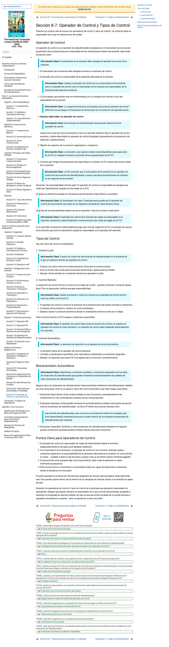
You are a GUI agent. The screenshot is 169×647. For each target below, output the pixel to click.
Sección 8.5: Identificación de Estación (18, 383)
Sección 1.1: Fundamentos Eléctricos (17, 107)
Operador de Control (144, 5)
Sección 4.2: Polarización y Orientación (17, 205)
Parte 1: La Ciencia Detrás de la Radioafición (15, 97)
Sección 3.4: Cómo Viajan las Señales (18, 178)
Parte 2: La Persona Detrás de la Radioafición (15, 227)
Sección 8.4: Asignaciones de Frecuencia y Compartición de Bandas (18, 376)
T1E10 (38, 603)
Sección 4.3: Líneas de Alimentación (15, 211)
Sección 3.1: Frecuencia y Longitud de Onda (16, 160)
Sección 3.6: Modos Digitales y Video (19, 191)
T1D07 (39, 626)
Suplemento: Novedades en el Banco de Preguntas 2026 (16, 412)
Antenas (7, 196)
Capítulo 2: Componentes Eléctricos (15, 125)
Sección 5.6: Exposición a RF (18, 264)
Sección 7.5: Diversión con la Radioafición (18, 342)
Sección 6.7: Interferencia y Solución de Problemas (17, 312)
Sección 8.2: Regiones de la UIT (17, 363)
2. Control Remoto (145, 15)
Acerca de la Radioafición (14, 74)
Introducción (9, 70)
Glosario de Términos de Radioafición (14, 426)
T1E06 (38, 576)
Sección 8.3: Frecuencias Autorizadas (16, 369)
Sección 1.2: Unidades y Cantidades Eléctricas (16, 113)
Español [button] (8, 57)
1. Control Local (145, 12)
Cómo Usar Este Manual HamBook (14, 85)
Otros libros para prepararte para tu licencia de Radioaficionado (16, 419)
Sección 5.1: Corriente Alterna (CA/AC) (18, 237)
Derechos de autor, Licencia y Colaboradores (14, 65)
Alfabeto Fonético (11, 431)
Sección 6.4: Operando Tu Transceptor (17, 294)
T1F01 (38, 559)
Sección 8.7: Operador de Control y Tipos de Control (17, 396)
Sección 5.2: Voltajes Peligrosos (15, 243)
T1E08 (38, 619)
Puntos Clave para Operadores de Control (149, 26)
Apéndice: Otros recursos (13, 407)
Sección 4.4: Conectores (16, 216)
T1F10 (38, 585)
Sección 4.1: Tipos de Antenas (19, 200)
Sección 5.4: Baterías (15, 254)
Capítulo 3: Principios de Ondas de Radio (17, 154)
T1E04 (38, 543)
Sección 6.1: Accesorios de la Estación (18, 275)
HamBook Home (14, 6)
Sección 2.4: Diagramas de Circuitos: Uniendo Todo (17, 148)
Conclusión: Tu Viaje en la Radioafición (14, 402)
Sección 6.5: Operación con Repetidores (17, 300)
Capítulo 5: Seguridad (13, 232)
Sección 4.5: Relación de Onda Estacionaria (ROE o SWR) (18, 221)
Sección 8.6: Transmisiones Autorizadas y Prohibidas (17, 390)
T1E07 (38, 533)
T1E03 (38, 526)
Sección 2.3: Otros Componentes (14, 142)
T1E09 (38, 611)
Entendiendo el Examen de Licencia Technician (15, 79)
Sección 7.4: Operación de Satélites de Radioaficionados (19, 336)
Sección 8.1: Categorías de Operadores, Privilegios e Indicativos (17, 356)
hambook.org (84, 9)
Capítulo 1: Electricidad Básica (16, 102)
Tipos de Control (143, 8)
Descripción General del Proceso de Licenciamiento (17, 91)
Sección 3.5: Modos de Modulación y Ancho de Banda (18, 184)
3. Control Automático (147, 19)
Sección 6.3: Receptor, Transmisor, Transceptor (16, 288)
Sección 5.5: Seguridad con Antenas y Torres (17, 259)
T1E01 (38, 551)
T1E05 (38, 595)
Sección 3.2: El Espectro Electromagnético (16, 166)
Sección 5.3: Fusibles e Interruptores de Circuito (16, 249)
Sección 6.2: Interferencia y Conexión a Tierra (17, 282)
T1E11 (38, 566)
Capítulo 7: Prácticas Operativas (17, 317)
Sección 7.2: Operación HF (17, 325)
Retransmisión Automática (147, 22)
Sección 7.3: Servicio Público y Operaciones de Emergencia (18, 330)
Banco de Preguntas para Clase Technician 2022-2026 (17, 436)
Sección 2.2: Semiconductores (19, 137)
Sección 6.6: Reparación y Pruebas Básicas (16, 306)
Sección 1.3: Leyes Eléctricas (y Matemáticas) (18, 119)
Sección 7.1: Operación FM (17, 321)
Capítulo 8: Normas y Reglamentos (13, 349)
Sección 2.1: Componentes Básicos (17, 132)
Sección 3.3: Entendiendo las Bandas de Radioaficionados (18, 172)
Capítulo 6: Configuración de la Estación (16, 269)
